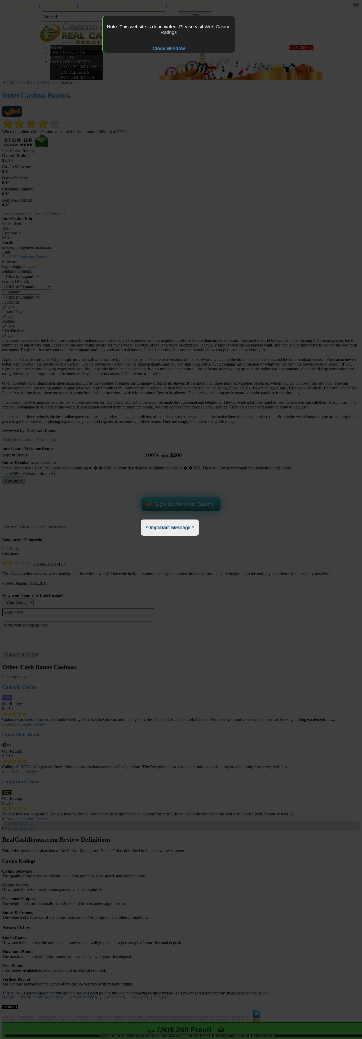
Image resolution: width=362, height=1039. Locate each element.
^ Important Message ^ (170, 527)
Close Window (168, 48)
